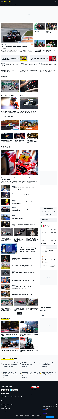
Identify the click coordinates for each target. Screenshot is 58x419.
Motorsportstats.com (35, 394)
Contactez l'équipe (4, 406)
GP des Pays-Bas (49, 250)
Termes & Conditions (19, 415)
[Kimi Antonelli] (42, 259)
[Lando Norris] (42, 256)
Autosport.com (34, 392)
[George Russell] (42, 262)
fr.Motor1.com (33, 389)
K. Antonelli (46, 259)
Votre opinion (3, 402)
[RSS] (50, 214)
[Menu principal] (2, 1)
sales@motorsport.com (5, 408)
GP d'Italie (47, 225)
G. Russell (46, 262)
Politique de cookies (27, 415)
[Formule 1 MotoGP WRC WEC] (49, 223)
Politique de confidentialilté (36, 415)
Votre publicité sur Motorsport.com (7, 404)
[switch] (54, 243)
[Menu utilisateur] (56, 1)
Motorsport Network (26, 417)
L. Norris (45, 256)
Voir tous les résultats (52, 266)
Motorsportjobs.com (34, 391)
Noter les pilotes (45, 266)
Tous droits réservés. (34, 417)
